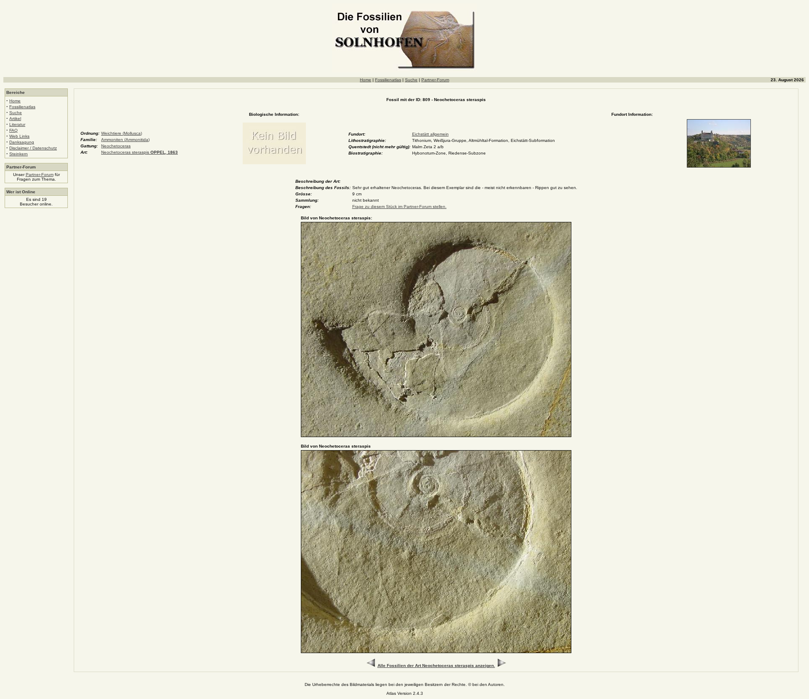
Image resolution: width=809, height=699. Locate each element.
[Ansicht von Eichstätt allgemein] (719, 166)
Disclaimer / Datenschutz (33, 148)
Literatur (17, 124)
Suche (411, 79)
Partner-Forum (435, 79)
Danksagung (21, 142)
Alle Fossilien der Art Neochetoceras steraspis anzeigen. (436, 665)
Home (365, 79)
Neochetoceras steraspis (139, 152)
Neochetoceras (116, 146)
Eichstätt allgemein (430, 134)
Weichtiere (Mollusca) (121, 133)
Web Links (19, 136)
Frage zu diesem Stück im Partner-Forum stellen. (399, 206)
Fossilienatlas (388, 79)
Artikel (15, 118)
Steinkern (18, 154)
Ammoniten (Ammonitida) (125, 139)
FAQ (13, 130)
